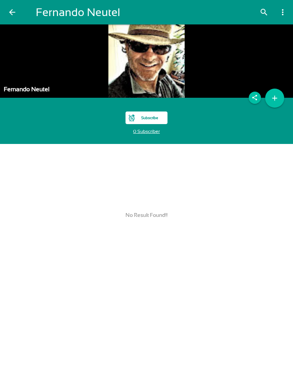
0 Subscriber (146, 131)
